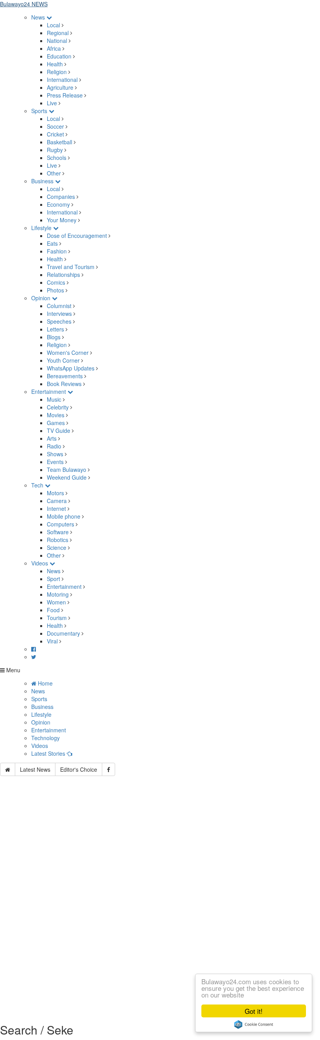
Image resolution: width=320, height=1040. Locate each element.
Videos (40, 563)
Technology (45, 738)
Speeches (59, 321)
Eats (52, 243)
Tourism (57, 618)
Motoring (58, 594)
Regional (58, 33)
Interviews (59, 313)
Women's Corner (68, 352)
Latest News (35, 769)
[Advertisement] (160, 851)
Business (43, 181)
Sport (53, 579)
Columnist (59, 306)
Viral (52, 641)
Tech (38, 485)
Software (58, 532)
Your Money (61, 220)
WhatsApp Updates (70, 368)
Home (44, 683)
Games (56, 423)
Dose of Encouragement (77, 235)
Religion (57, 72)
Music (54, 399)
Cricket (55, 134)
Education (59, 56)
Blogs (53, 337)
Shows (55, 454)
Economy (58, 204)
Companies (61, 196)
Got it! (254, 1011)
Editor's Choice (78, 769)
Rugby (55, 150)
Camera (57, 501)
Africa (54, 48)
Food (53, 610)
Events (55, 462)
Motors (55, 493)
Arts (52, 438)
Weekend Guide (67, 477)
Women (56, 602)
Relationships (63, 274)
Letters (55, 329)
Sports (40, 111)
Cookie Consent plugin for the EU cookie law (253, 1024)
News (38, 17)
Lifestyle (42, 228)
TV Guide (58, 430)
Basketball (59, 142)
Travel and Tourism (70, 267)
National (57, 40)
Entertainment (49, 391)
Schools (56, 157)
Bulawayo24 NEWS (24, 4)
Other (54, 173)
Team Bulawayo (66, 469)
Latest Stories (49, 753)
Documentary (64, 633)
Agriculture (60, 87)
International (62, 79)
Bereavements (65, 376)
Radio (54, 446)
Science (56, 547)
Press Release (65, 95)
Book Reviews (64, 384)
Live (52, 103)
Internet (56, 508)
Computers (60, 524)
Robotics (57, 540)
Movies (55, 415)
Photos (55, 290)
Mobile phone (63, 516)
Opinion (41, 298)
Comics (56, 282)
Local (53, 25)
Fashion (57, 251)
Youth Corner (63, 360)
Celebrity (58, 407)
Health (55, 64)
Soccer (55, 126)
